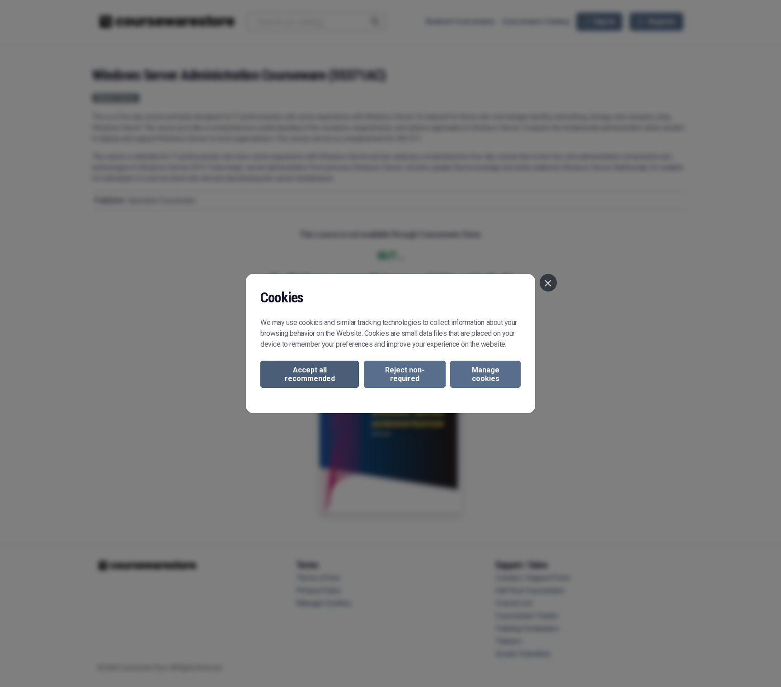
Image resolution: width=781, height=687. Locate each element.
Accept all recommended (310, 374)
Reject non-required (404, 374)
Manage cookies (485, 374)
